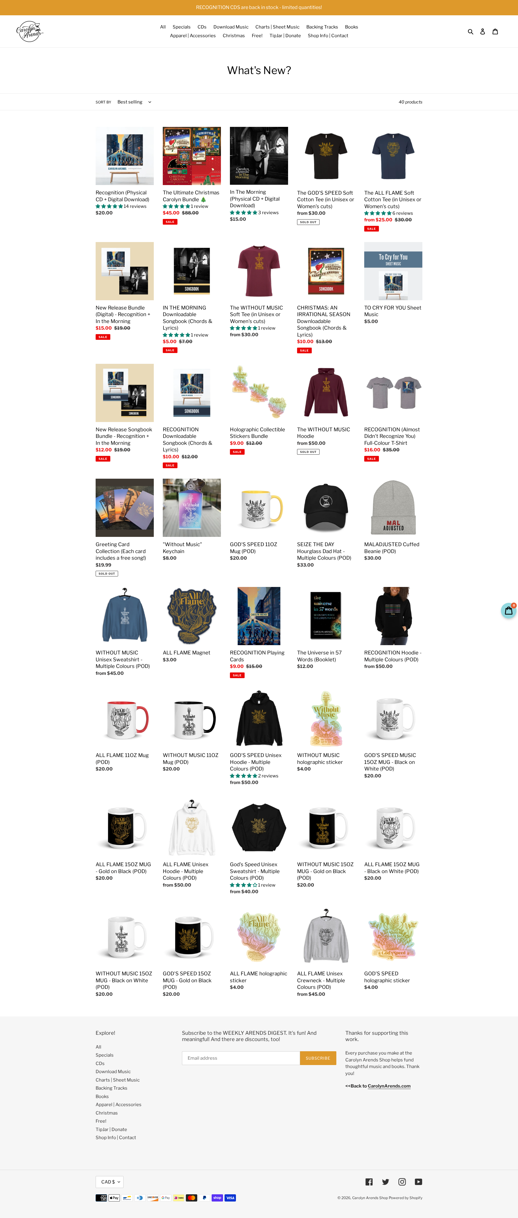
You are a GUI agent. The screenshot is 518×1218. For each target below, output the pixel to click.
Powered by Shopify (405, 1198)
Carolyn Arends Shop (370, 1198)
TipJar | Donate (111, 1129)
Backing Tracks (111, 1088)
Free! (101, 1121)
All (98, 1047)
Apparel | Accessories (118, 1104)
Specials (105, 1055)
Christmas (107, 1113)
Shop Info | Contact (116, 1137)
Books (102, 1096)
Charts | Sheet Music (118, 1080)
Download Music (113, 1071)
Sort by (103, 102)
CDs (100, 1063)
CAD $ (108, 1182)
